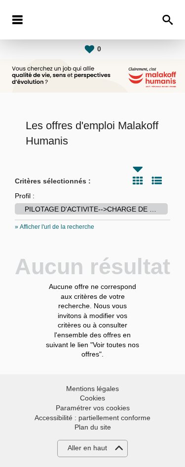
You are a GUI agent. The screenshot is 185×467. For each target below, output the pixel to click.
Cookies (92, 398)
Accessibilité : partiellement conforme (92, 418)
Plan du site (92, 427)
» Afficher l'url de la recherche (54, 226)
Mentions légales (92, 389)
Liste (157, 180)
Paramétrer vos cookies (93, 408)
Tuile (138, 180)
